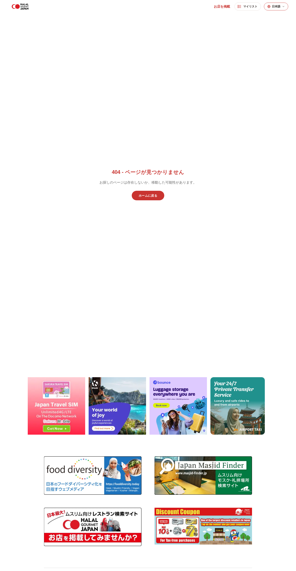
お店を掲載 (222, 6)
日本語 (276, 6)
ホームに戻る (148, 195)
